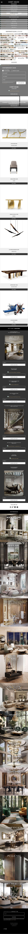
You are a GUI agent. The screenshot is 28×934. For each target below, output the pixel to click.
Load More (14, 62)
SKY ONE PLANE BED (14, 320)
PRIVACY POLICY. (4, 83)
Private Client (16, 70)
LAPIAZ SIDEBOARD (14, 143)
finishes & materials (14, 923)
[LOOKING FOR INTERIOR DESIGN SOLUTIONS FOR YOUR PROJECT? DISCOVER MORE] (14, 107)
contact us (14, 925)
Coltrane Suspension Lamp (14, 249)
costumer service (14, 924)
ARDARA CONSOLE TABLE (14, 214)
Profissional (7, 70)
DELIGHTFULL (14, 251)
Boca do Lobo (14, 145)
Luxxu (14, 180)
